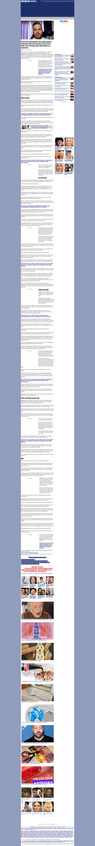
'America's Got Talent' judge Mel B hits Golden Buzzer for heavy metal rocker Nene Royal (62, 100)
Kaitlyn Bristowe (57, 830)
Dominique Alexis (40, 836)
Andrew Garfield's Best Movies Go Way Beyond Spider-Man (25, 799)
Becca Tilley (44, 835)
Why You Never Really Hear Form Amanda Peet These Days (37, 813)
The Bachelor (55, 17)
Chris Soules (61, 830)
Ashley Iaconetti (66, 835)
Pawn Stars (45, 828)
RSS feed (50, 573)
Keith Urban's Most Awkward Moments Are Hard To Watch (32, 585)
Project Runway (50, 828)
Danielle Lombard (35, 835)
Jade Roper (28, 834)
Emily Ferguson (52, 835)
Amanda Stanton (61, 835)
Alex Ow (55, 837)
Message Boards (67, 1)
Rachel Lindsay (41, 830)
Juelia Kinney (71, 835)
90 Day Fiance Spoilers (28, 839)
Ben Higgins (52, 830)
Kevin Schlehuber (28, 837)
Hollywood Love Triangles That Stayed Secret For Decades (50, 585)
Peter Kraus (36, 834)
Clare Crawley (40, 835)
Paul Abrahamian (37, 837)
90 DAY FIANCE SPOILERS (44, 562)
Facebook (43, 573)
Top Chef (30, 829)
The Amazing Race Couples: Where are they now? (63, 840)
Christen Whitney (45, 836)
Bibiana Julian (54, 833)
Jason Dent (66, 837)
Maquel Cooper (28, 833)
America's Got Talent (37, 17)
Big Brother (64, 17)
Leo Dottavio (41, 832)
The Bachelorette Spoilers (41, 839)
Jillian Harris (56, 831)
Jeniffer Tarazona (24, 53)
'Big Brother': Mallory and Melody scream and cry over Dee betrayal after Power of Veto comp (62, 89)
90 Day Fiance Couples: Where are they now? (31, 840)
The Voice (33, 829)
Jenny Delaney (32, 833)
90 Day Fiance (23, 17)
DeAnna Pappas (65, 831)
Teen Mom (27, 829)
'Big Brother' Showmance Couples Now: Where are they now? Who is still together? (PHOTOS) (62, 83)
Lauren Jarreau (46, 833)
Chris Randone (51, 832)
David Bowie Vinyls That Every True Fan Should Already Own (41, 585)
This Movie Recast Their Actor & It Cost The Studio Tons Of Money (47, 799)
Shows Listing (72, 1)
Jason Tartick (55, 832)
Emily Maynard (32, 831)
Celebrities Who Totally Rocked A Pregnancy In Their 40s (24, 585)
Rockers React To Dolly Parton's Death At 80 (49, 597)
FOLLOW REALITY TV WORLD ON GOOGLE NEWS (37, 557)
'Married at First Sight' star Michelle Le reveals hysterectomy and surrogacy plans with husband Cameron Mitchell (61, 79)
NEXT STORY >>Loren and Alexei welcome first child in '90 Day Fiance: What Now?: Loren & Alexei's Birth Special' (45, 569)
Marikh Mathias (68, 833)
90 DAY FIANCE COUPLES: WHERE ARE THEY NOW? (30, 562)
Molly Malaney (64, 834)
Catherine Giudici (53, 834)
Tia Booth (63, 832)
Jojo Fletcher (48, 830)
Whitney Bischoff (44, 834)
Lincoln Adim (37, 832)
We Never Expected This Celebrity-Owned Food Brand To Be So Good (33, 597)
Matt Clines (69, 837)
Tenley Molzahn (69, 834)
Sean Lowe (27, 831)
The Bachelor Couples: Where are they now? (57, 841)
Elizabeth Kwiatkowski (33, 552)
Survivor (24, 829)
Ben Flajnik (35, 831)
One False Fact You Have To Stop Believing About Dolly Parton (48, 813)
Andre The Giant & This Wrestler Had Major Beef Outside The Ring (36, 799)
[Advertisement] (30, 485)
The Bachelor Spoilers (35, 839)
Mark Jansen (62, 837)
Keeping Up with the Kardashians (29, 828)
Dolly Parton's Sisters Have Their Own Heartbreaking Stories (59, 160)
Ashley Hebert (39, 831)
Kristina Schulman (30, 835)
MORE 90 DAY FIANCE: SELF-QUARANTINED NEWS (30, 563)
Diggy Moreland (56, 836)
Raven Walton (33, 837)
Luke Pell (64, 836)
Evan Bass (25, 834)
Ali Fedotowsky (48, 831)
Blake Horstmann (45, 832)
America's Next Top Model (44, 17)
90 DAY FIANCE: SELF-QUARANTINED (27, 559)
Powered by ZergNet (50, 599)
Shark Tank (65, 828)
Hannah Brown (29, 832)
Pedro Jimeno (41, 88)
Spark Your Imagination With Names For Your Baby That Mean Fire (26, 813)
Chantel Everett (49, 88)
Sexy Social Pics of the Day (54, 1)
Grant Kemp (71, 836)
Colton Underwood (27, 830)
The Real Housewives (55, 828)
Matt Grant (69, 831)
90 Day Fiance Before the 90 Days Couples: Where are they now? (47, 840)
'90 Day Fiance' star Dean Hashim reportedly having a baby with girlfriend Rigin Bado (62, 59)
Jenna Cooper (23, 833)
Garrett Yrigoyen (59, 832)
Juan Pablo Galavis (70, 830)
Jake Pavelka (53, 831)
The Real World (61, 828)
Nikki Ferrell (49, 834)
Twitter (36, 573)
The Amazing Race (27, 17)
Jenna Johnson (23, 837)
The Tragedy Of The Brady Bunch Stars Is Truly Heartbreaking (59, 148)
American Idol (32, 17)
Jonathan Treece (50, 836)
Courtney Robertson (59, 834)
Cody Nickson (42, 837)
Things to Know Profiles (61, 1)
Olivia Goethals (41, 833)
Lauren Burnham (67, 832)
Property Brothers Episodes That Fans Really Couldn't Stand (69, 173)
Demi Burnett (33, 832)
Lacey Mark (24, 836)
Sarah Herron (67, 836)
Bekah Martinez (64, 833)
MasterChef (42, 828)
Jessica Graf (46, 837)
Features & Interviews (47, 1)
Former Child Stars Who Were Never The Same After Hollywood (69, 148)
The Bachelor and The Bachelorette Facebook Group (53, 839)
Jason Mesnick (61, 831)
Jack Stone (28, 836)
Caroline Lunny (59, 833)
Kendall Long (72, 832)
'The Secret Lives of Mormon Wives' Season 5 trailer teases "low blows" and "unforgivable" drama (62, 94)
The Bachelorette (60, 17)
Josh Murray (40, 834)
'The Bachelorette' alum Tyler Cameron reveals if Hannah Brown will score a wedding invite (62, 97)
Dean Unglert (25, 835)
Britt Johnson (50, 833)
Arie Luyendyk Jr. (36, 830)
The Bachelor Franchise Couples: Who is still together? (43, 841)
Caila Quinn (47, 835)
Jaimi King (36, 836)
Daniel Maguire (33, 836)
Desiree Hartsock (23, 831)
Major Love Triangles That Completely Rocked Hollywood (25, 597)
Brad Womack (44, 831)
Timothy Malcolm (40, 52)
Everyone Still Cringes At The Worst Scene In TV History (69, 160)
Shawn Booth (32, 834)
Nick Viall (45, 830)
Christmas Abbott (50, 837)
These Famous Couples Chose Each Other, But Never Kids (41, 597)
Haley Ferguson (57, 835)
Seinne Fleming (37, 833)
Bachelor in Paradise (50, 17)
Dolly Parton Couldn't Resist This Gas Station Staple (59, 173)
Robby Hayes (60, 836)
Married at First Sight (37, 828)
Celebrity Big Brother (68, 17)
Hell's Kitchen (23, 828)
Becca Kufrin (32, 830)
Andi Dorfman (65, 830)
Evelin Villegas (30, 54)
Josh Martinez (58, 837)
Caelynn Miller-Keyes (24, 832)
